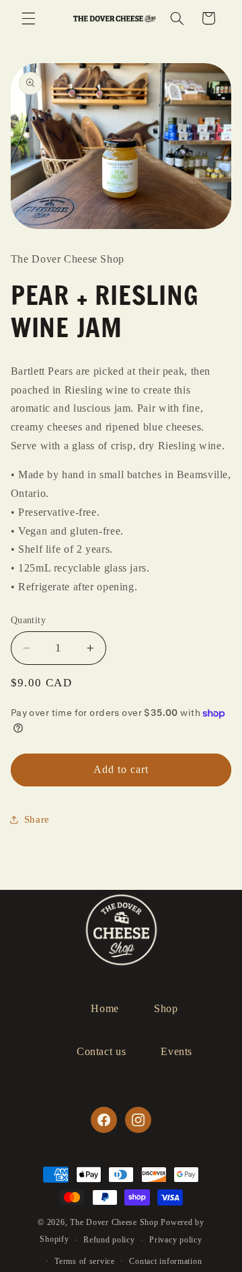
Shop (166, 1008)
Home (105, 1008)
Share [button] (37, 819)
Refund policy (109, 1240)
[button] (28, 18)
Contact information (165, 1261)
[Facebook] (103, 1119)
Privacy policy (175, 1240)
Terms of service (84, 1261)
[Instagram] (138, 1119)
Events (176, 1051)
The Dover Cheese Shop (114, 1222)
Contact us (101, 1051)
